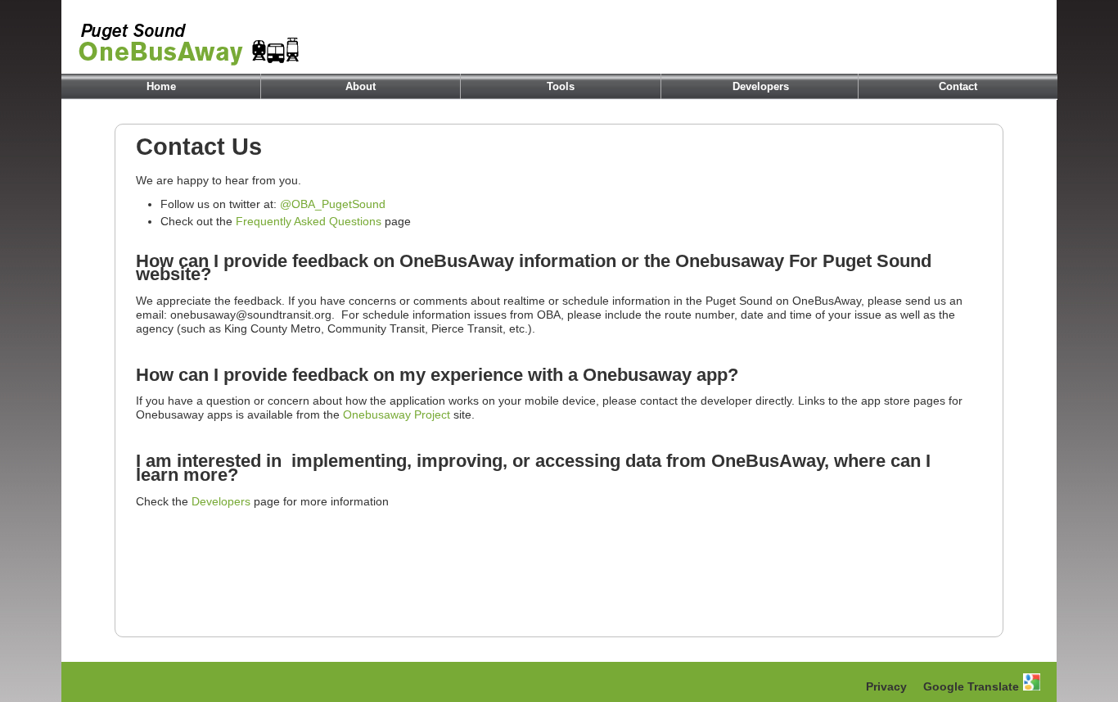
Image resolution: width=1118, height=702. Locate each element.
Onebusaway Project (396, 414)
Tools (561, 86)
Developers (761, 86)
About (360, 86)
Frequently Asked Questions (308, 221)
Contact (958, 86)
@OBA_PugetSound (332, 204)
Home (161, 86)
